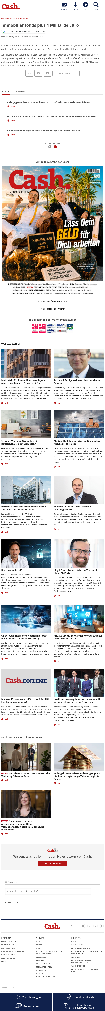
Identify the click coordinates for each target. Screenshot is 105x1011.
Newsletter (41, 970)
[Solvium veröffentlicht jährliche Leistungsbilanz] (79, 490)
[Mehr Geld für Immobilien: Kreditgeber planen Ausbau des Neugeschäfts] (26, 363)
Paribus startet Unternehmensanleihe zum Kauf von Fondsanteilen (23, 508)
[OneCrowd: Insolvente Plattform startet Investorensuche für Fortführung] (26, 619)
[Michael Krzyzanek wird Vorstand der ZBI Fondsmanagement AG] (26, 683)
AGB (38, 948)
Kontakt (40, 960)
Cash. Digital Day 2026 (81, 948)
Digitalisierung (8, 955)
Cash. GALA (76, 957)
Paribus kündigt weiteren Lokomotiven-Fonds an (77, 382)
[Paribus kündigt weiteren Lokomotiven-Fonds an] (79, 363)
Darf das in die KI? (11, 570)
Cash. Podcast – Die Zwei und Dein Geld (86, 970)
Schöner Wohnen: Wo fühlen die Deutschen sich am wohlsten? (19, 442)
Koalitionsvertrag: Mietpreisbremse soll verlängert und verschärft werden (77, 701)
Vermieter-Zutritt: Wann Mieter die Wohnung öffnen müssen (25, 775)
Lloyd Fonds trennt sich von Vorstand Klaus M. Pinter (75, 571)
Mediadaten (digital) (45, 963)
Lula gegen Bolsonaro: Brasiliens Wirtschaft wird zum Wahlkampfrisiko (48, 102)
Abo (38, 941)
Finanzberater (7, 945)
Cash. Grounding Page (46, 976)
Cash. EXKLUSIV (77, 945)
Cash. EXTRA (76, 941)
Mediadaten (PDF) (44, 967)
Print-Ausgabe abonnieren (52, 308)
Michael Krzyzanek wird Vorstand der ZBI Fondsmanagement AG (25, 701)
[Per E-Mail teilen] (47, 73)
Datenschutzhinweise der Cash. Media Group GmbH (50, 952)
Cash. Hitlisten (78, 966)
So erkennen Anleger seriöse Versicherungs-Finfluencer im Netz (44, 130)
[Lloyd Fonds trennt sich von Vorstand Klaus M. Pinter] (79, 553)
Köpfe (3, 961)
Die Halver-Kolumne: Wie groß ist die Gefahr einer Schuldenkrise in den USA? (52, 116)
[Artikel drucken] (38, 73)
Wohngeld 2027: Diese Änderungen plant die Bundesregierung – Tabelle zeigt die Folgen (77, 776)
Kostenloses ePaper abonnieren (52, 300)
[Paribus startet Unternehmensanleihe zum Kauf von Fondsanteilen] (26, 490)
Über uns (40, 973)
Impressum (41, 957)
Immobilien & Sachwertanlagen (15, 951)
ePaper (39, 945)
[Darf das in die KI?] (26, 553)
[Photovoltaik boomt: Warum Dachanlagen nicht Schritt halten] (79, 424)
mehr (12, 106)
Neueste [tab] (6, 92)
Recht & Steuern (8, 958)
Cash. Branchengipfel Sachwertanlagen (81, 961)
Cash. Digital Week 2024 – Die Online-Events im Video (87, 952)
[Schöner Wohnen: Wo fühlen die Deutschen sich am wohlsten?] (26, 424)
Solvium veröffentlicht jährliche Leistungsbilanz (72, 508)
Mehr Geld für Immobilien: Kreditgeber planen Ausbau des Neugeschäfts (23, 382)
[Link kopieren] (29, 73)
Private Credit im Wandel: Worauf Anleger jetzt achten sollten (78, 637)
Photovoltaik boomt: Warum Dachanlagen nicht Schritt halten (78, 442)
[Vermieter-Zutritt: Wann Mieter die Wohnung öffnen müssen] (26, 757)
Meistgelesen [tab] (18, 92)
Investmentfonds (9, 948)
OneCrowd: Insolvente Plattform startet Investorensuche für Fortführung (24, 637)
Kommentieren (66, 73)
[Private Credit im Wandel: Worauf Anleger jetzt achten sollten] (79, 619)
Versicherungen (8, 941)
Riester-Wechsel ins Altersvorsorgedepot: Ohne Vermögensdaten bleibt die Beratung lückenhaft (22, 825)
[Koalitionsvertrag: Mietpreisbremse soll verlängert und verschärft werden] (79, 683)
